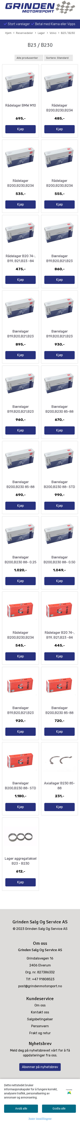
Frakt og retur (40, 1033)
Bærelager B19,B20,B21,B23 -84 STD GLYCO (20, 713)
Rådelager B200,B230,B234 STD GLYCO (20, 637)
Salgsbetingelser (40, 1019)
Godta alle (59, 1108)
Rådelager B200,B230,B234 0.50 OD (59, 185)
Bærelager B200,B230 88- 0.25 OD (20, 562)
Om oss (40, 1005)
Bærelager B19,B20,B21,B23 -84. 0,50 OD (59, 336)
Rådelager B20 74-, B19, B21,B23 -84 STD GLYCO (59, 637)
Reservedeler (24, 32)
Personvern (40, 1026)
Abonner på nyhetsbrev (40, 1067)
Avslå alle (21, 1108)
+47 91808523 (43, 979)
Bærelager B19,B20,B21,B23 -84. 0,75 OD (20, 411)
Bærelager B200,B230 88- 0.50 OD (59, 562)
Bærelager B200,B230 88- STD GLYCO (20, 788)
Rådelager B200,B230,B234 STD (59, 110)
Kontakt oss (40, 1012)
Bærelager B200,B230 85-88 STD (59, 411)
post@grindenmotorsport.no (40, 986)
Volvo (53, 32)
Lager (41, 32)
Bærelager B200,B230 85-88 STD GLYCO (59, 713)
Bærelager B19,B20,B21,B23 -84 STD (59, 261)
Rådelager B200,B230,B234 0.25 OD (20, 185)
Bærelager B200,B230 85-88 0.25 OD (20, 487)
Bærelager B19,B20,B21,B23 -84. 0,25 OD (20, 336)
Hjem (8, 32)
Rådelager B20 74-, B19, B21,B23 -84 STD (20, 261)
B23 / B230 (68, 32)
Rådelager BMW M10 (20, 105)
